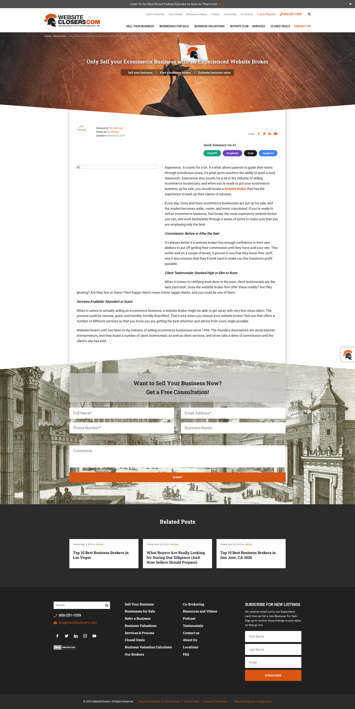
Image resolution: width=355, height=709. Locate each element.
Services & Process (139, 633)
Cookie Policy (191, 701)
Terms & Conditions (149, 701)
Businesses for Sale (140, 611)
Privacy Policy (172, 701)
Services (258, 26)
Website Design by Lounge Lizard (253, 701)
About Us (190, 640)
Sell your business (140, 72)
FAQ (186, 654)
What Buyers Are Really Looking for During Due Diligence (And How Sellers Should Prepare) (176, 557)
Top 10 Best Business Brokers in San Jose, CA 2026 (248, 555)
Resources (60, 36)
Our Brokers (247, 14)
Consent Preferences (215, 701)
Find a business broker (175, 72)
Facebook (57, 636)
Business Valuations (210, 26)
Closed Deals (280, 26)
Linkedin (76, 636)
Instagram (85, 636)
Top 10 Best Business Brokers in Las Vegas (101, 555)
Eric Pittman (113, 132)
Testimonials (230, 14)
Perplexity (232, 153)
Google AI (268, 153)
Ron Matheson (116, 128)
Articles (99, 544)
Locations (190, 647)
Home (47, 36)
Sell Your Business (140, 26)
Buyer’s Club (239, 26)
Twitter (66, 636)
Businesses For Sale (174, 26)
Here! (221, 4)
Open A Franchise (155, 14)
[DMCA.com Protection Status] (65, 647)
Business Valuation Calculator (148, 647)
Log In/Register (266, 14)
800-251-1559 (292, 14)
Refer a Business (138, 618)
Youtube (94, 636)
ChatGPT (212, 153)
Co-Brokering (193, 604)
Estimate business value (214, 72)
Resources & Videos (196, 14)
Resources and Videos (200, 611)
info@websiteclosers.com (77, 622)
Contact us (302, 26)
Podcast (215, 14)
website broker (235, 189)
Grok (250, 153)
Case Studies (175, 14)
